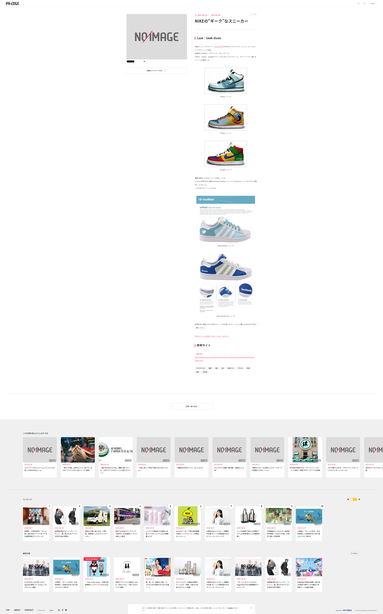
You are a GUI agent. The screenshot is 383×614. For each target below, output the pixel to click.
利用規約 (230, 608)
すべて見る (354, 553)
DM (223, 368)
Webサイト (231, 368)
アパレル (240, 368)
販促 (210, 368)
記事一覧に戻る (191, 406)
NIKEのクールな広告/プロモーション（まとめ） (212, 336)
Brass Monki (218, 46)
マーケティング (200, 368)
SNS (216, 368)
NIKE (248, 368)
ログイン (373, 3)
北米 (197, 372)
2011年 (205, 372)
